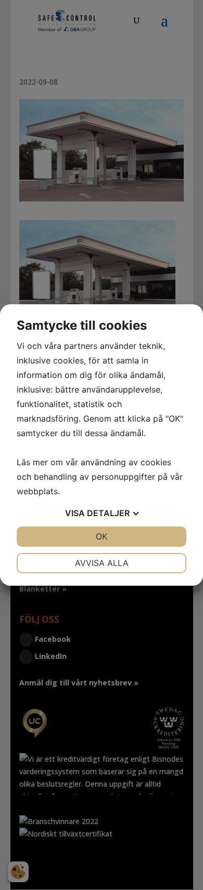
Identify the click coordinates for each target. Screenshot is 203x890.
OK (101, 536)
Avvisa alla (102, 563)
